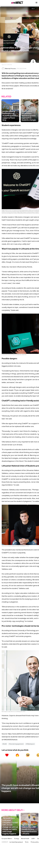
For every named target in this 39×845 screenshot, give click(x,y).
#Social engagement (16, 744)
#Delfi (4, 744)
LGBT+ (33, 838)
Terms (26, 842)
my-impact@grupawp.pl (16, 842)
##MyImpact (30, 744)
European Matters (7, 838)
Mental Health (25, 838)
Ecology (16, 838)
